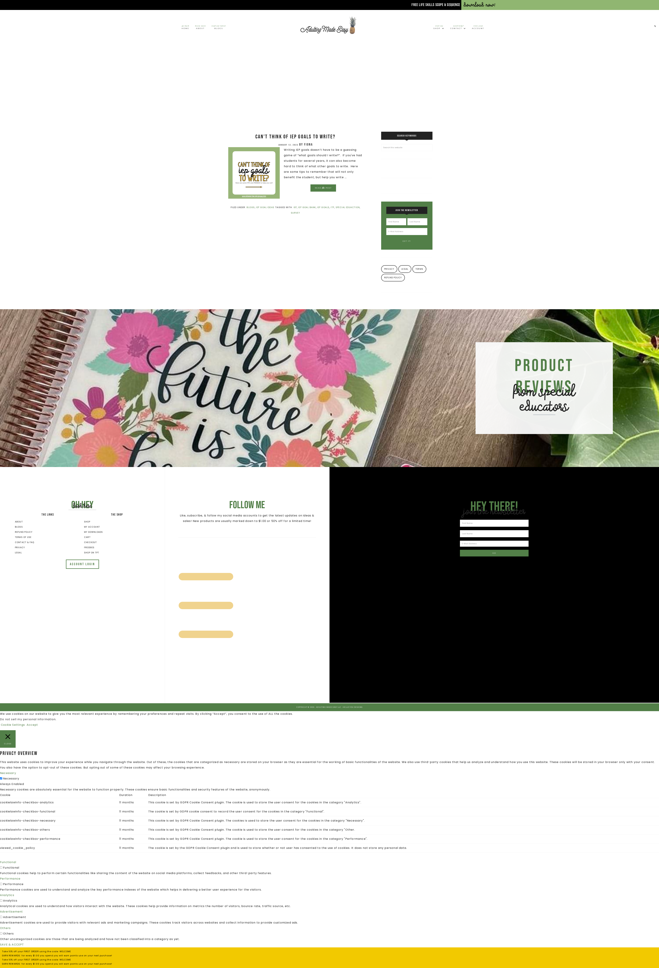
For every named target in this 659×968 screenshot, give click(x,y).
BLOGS (19, 526)
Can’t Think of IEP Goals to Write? (295, 136)
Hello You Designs (352, 707)
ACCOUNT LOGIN (82, 564)
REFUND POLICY (393, 277)
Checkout (90, 542)
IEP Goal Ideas (265, 207)
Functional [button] (8, 862)
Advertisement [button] (11, 912)
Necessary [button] (8, 773)
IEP (295, 207)
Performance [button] (10, 879)
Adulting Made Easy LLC (329, 25)
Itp (332, 207)
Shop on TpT (91, 552)
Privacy (20, 547)
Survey (295, 212)
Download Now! (480, 5)
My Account (92, 526)
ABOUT (19, 521)
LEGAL (404, 268)
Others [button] (5, 928)
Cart (87, 537)
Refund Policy (24, 532)
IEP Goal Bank (307, 207)
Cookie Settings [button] (13, 725)
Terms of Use (23, 537)
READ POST (323, 188)
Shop (87, 521)
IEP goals (323, 207)
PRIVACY (389, 268)
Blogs (251, 207)
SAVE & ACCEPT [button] (12, 945)
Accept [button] (32, 725)
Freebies (89, 547)
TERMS (419, 268)
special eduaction (348, 207)
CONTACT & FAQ (24, 542)
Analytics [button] (7, 895)
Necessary (11, 779)
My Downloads (93, 532)
